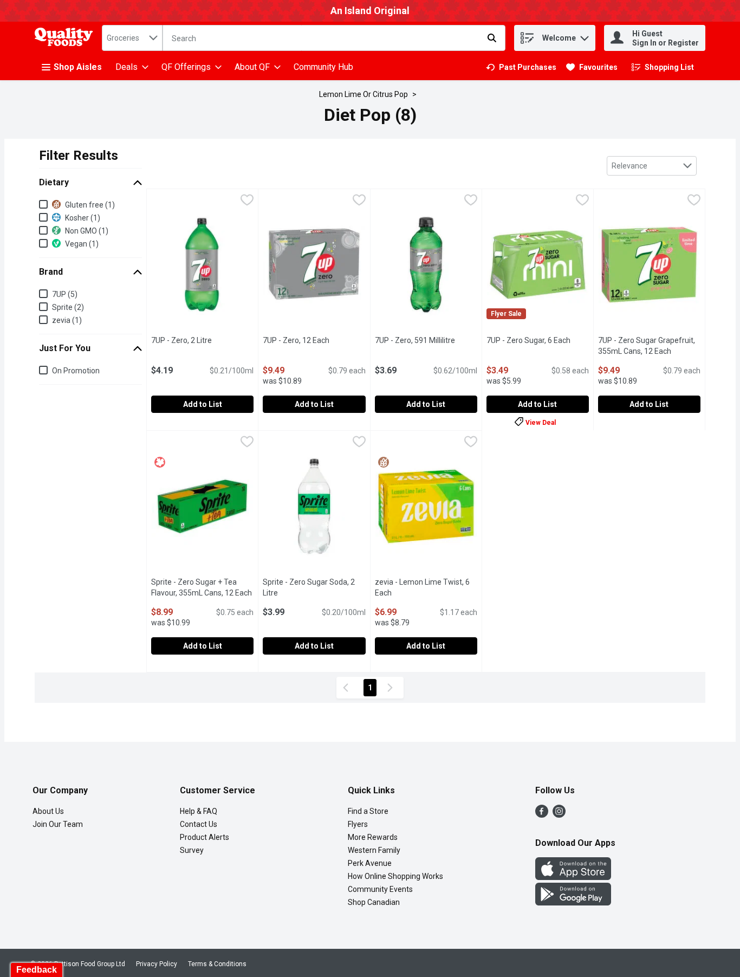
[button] (584, 35)
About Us (48, 811)
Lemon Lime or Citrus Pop (363, 94)
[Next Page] (392, 687)
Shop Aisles (78, 67)
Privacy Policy (156, 964)
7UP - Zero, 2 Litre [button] (202, 340)
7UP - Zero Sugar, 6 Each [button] (537, 340)
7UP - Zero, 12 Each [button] (314, 340)
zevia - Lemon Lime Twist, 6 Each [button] (426, 587)
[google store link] (573, 902)
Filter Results (78, 155)
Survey (192, 850)
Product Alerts (204, 837)
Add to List (202, 404)
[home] (66, 38)
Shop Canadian (374, 902)
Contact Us (198, 824)
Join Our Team (58, 824)
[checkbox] (247, 201)
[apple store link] (573, 877)
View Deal (540, 422)
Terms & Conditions (217, 964)
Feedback (36, 969)
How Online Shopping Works (395, 876)
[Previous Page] (348, 687)
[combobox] (132, 38)
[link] (521, 67)
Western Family (374, 850)
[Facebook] (541, 815)
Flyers (358, 824)
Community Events (380, 889)
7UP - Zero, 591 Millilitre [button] (426, 340)
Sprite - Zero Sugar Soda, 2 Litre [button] (313, 587)
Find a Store (368, 811)
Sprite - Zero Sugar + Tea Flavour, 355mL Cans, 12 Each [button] (202, 587)
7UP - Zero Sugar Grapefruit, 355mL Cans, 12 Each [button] (649, 345)
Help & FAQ (198, 811)
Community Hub (323, 67)
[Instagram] (559, 815)
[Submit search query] (492, 38)
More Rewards (373, 837)
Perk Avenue (370, 863)
